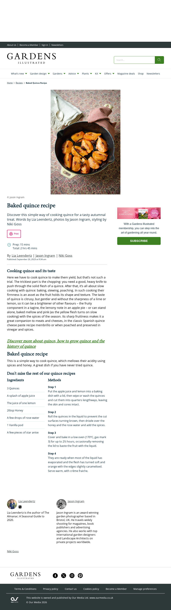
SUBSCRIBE (139, 241)
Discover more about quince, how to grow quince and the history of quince (56, 343)
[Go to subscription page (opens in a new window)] (139, 218)
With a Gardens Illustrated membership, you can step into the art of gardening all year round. (139, 228)
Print (16, 234)
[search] (159, 60)
